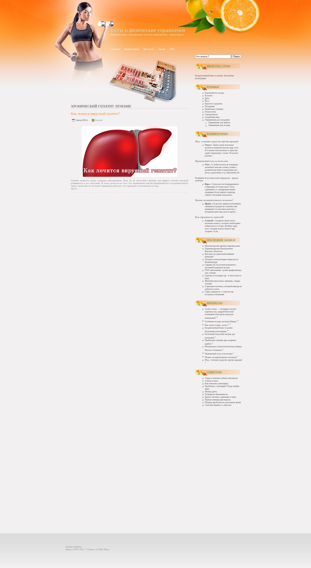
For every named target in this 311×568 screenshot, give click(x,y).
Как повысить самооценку (216, 383)
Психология (210, 112)
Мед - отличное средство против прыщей (223, 360)
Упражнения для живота (219, 122)
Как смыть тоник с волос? (216, 325)
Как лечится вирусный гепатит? (95, 114)
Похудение (210, 106)
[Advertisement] (218, 465)
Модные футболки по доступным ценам (223, 402)
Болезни (98, 120)
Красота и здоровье (213, 104)
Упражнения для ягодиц (219, 125)
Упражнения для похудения (217, 120)
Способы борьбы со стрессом (218, 405)
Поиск (236, 56)
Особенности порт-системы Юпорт (220, 321)
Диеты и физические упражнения (147, 30)
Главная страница (73, 547)
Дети (207, 98)
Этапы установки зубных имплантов (221, 378)
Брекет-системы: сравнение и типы (220, 397)
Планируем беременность (216, 394)
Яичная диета (211, 392)
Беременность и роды (214, 93)
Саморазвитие (211, 114)
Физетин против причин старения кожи (222, 246)
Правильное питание (214, 109)
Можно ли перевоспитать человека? (221, 357)
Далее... (74, 188)
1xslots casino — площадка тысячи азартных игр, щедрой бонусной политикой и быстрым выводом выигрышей (220, 313)
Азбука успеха (211, 381)
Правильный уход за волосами (219, 354)
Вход (106, 549)
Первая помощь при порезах (218, 400)
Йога (207, 101)
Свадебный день (212, 117)
